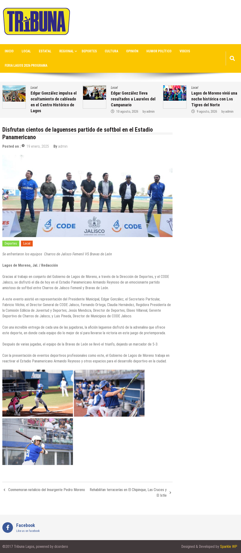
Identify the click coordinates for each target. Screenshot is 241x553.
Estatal (45, 51)
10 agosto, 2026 (127, 111)
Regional (66, 51)
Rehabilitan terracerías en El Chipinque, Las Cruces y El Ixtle (128, 493)
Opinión (132, 51)
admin (150, 111)
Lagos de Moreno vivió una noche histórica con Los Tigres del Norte (214, 99)
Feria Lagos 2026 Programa (26, 65)
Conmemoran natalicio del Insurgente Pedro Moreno (46, 490)
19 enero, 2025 (37, 146)
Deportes (89, 51)
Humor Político (159, 51)
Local (26, 51)
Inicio (9, 51)
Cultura (111, 51)
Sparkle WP (228, 546)
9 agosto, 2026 (207, 111)
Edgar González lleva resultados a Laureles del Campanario (133, 99)
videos (185, 51)
